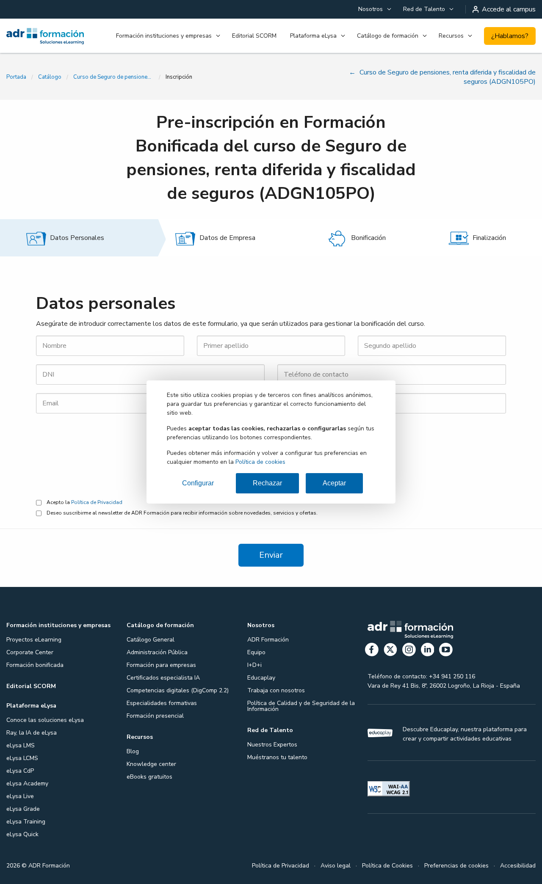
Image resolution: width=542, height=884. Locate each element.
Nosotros (370, 9)
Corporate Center (29, 652)
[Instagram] (409, 651)
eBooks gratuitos (149, 777)
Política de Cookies (387, 866)
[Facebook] (372, 651)
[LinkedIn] (427, 651)
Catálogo (49, 77)
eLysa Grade (23, 809)
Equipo (256, 652)
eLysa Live (20, 796)
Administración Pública (157, 652)
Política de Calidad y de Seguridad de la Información (301, 706)
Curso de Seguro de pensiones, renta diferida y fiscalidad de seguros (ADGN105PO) (113, 77)
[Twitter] (390, 651)
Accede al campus (509, 9)
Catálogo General (150, 640)
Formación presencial (155, 716)
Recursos (451, 36)
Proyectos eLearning (33, 640)
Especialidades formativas (162, 703)
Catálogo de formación (387, 36)
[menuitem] (373, 9)
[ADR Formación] (45, 36)
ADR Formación (268, 640)
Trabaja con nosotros (276, 690)
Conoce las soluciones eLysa (45, 720)
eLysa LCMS (22, 758)
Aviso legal (336, 866)
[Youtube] (446, 651)
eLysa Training (25, 822)
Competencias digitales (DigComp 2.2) (178, 690)
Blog (133, 751)
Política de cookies (260, 462)
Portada (16, 77)
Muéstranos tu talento (277, 757)
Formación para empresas (161, 665)
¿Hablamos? (509, 36)
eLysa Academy (27, 783)
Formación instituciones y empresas (164, 36)
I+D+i (254, 665)
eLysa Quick (22, 834)
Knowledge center (151, 764)
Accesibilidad (518, 866)
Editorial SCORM (254, 36)
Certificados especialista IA (163, 678)
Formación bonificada (35, 665)
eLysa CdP (20, 771)
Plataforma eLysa (313, 36)
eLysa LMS (20, 745)
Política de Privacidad (96, 502)
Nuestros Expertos (272, 745)
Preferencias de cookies (456, 866)
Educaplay (261, 678)
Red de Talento (424, 9)
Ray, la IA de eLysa (31, 733)
